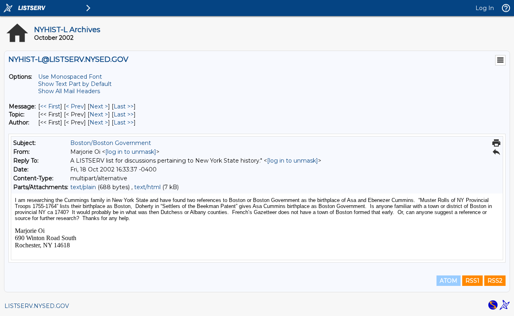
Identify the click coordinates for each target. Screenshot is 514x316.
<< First (50, 106)
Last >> (124, 106)
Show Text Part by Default (75, 84)
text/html (147, 187)
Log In (484, 8)
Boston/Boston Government (110, 143)
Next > (99, 106)
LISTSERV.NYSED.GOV (36, 306)
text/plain (83, 187)
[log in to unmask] (130, 151)
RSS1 (472, 280)
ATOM (448, 280)
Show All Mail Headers (69, 91)
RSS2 (494, 280)
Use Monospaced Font (70, 76)
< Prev (75, 106)
